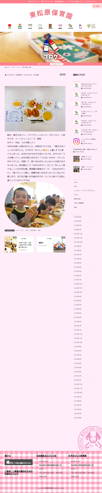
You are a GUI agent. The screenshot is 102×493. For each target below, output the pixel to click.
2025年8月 (77, 250)
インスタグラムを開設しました (74, 1)
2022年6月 (77, 409)
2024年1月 (77, 330)
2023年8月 (77, 351)
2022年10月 (78, 393)
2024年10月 (78, 292)
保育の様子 (33, 230)
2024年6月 (77, 309)
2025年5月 (77, 263)
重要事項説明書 (59, 1)
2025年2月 (77, 276)
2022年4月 (77, 418)
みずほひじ (73, 455)
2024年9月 (77, 296)
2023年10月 (78, 342)
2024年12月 (78, 284)
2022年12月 (78, 384)
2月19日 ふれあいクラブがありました (88, 103)
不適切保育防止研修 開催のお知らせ (85, 149)
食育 (39, 230)
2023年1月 (77, 380)
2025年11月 (78, 238)
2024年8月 (77, 301)
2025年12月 (78, 234)
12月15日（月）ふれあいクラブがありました (89, 131)
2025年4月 (77, 267)
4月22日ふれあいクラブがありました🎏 (88, 85)
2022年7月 (77, 405)
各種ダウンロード (33, 1)
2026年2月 (77, 225)
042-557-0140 (92, 1)
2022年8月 (77, 401)
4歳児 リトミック (87, 167)
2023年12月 (78, 334)
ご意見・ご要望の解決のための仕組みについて (19, 472)
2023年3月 (77, 372)
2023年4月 (77, 368)
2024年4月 (77, 317)
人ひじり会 (51, 455)
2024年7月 (77, 305)
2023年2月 (77, 376)
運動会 (41, 243)
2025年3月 (77, 271)
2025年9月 (77, 246)
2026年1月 (77, 230)
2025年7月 (77, 255)
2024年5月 (77, 313)
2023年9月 (77, 347)
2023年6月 (77, 359)
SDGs (22, 230)
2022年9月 (77, 397)
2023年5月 (77, 363)
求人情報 (96, 6)
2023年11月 (78, 338)
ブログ (27, 230)
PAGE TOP (97, 476)
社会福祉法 (42, 455)
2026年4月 (77, 217)
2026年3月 (77, 221)
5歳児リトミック (86, 157)
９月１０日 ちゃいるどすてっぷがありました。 (25, 245)
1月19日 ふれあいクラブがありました (88, 122)
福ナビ (8, 455)
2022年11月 (78, 388)
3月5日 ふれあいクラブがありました (89, 94)
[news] (11, 240)
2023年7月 (77, 355)
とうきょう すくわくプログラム (84, 190)
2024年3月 (77, 322)
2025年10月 (78, 242)
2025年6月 (77, 259)
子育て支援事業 (79, 203)
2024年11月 (78, 288)
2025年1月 (77, 280)
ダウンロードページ (56, 64)
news (62, 75)
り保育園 (82, 455)
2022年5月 (77, 414)
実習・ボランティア (46, 1)
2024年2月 (77, 326)
